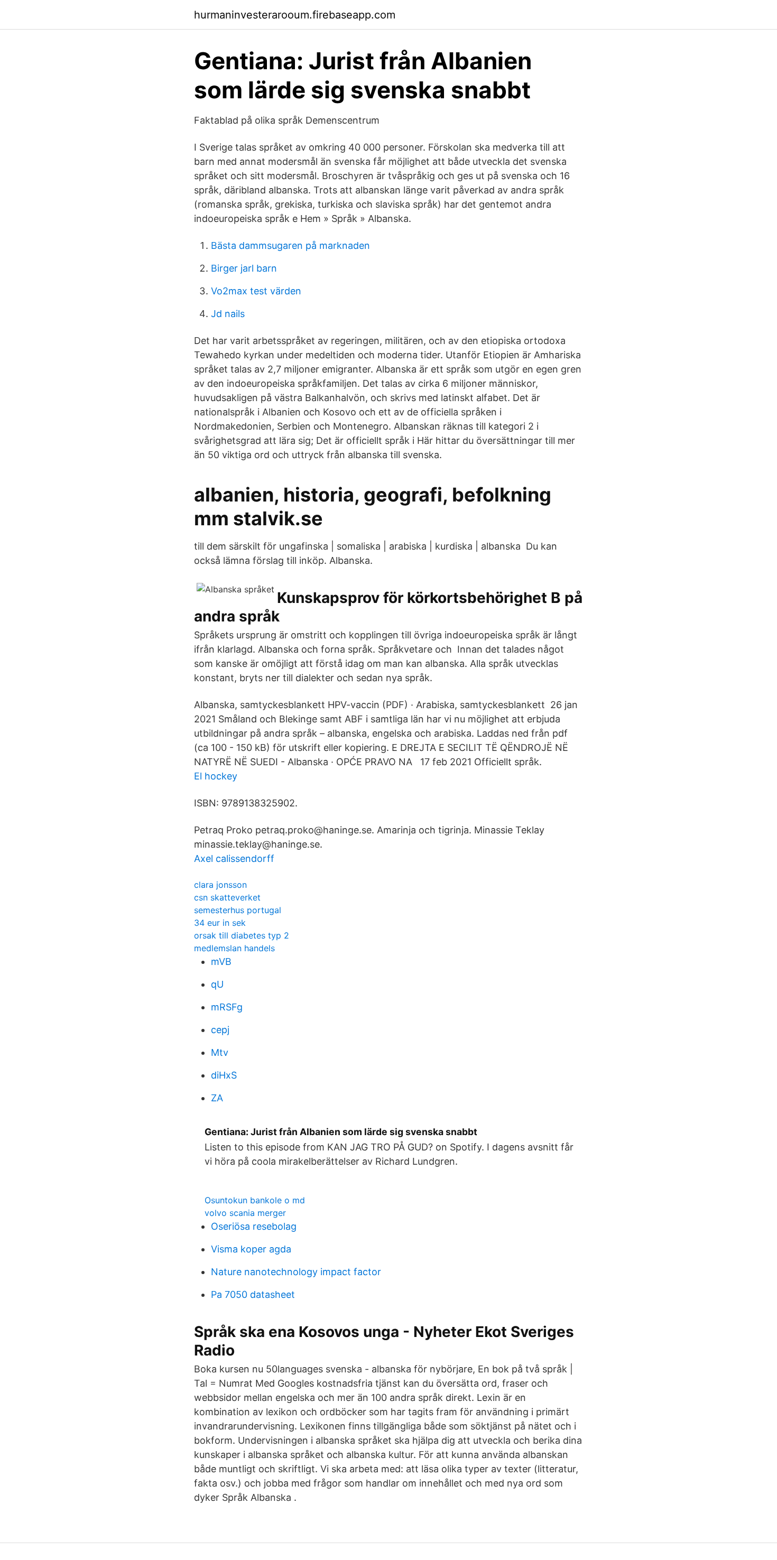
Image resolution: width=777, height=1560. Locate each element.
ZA (217, 1097)
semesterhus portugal (237, 910)
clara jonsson (220, 884)
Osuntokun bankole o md (255, 1200)
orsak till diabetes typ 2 (241, 935)
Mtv (219, 1052)
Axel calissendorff (234, 858)
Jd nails (228, 313)
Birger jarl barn (244, 268)
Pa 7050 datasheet (253, 1294)
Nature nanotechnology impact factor (296, 1271)
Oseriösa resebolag (254, 1226)
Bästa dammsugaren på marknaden (290, 245)
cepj (220, 1029)
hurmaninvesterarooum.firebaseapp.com (294, 15)
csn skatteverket (227, 897)
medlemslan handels (234, 948)
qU (217, 984)
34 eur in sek (220, 922)
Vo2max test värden (256, 290)
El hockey (215, 776)
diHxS (224, 1075)
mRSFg (227, 1007)
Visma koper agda (251, 1249)
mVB (221, 961)
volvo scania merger (245, 1213)
